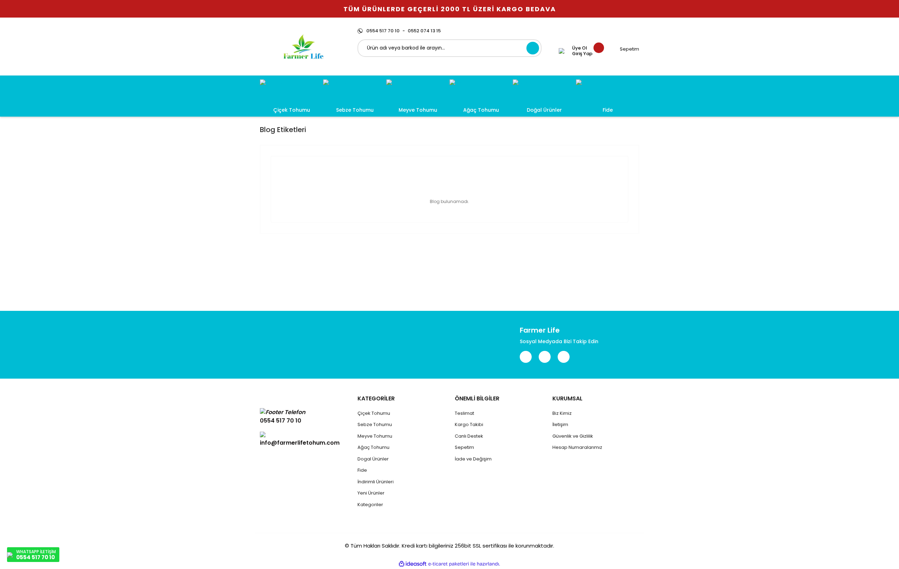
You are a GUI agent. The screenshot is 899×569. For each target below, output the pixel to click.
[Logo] (303, 46)
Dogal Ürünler (373, 459)
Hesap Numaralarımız (577, 447)
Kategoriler (370, 504)
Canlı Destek (469, 436)
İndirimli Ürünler (375, 481)
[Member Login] (561, 51)
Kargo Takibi (469, 424)
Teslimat (464, 413)
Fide (362, 470)
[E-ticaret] (448, 564)
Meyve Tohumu (374, 436)
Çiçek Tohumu (373, 413)
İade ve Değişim (473, 459)
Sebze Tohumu (374, 424)
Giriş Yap (582, 54)
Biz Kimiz (562, 413)
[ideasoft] (413, 564)
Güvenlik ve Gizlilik (572, 436)
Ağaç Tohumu (373, 447)
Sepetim (464, 447)
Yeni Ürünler (371, 493)
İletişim (560, 424)
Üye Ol (579, 48)
